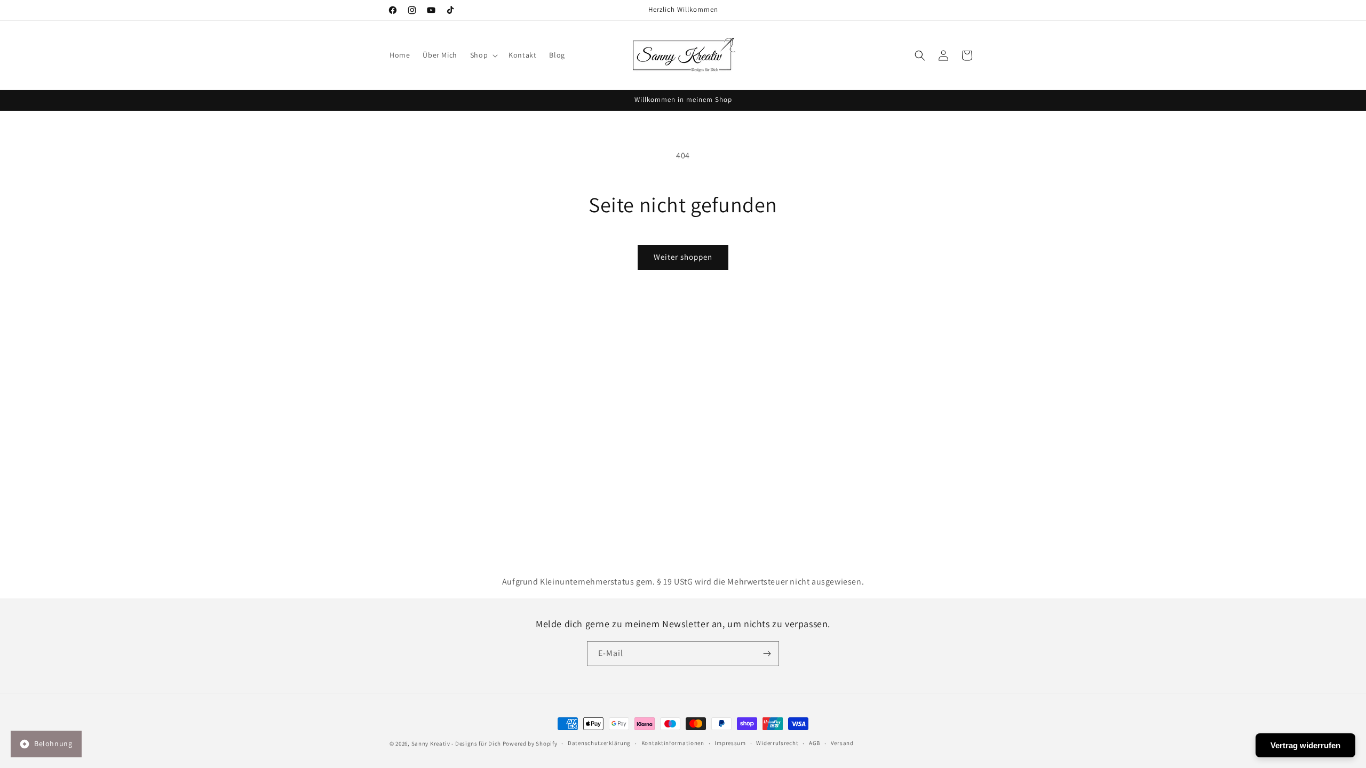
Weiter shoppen (683, 257)
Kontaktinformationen (672, 743)
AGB (814, 743)
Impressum (729, 743)
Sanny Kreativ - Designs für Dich (456, 743)
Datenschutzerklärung (599, 743)
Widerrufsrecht (777, 743)
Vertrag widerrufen (1305, 745)
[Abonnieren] (767, 653)
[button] (483, 55)
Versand (842, 743)
